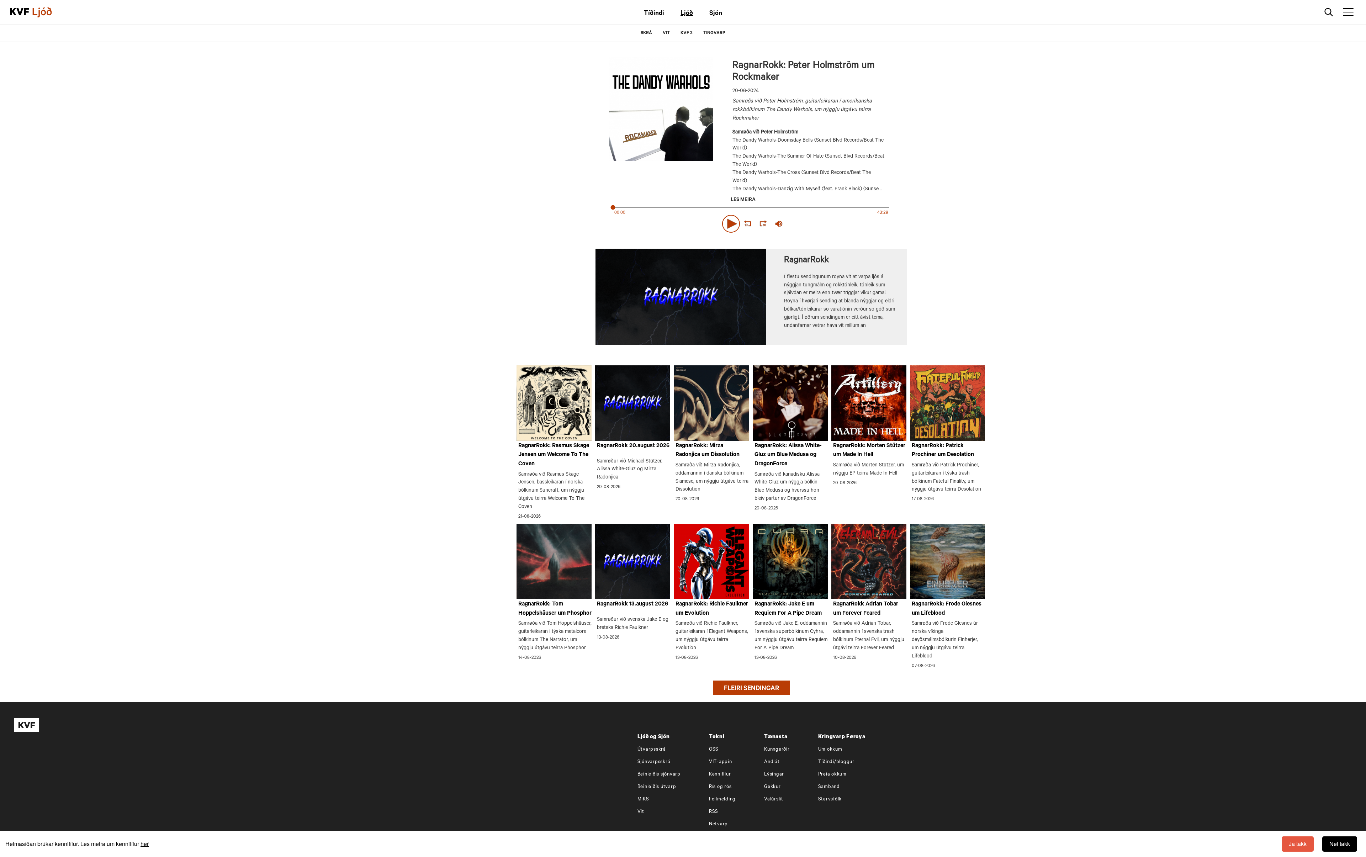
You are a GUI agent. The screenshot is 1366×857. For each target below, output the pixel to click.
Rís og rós (720, 787)
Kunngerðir (777, 749)
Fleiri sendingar (751, 689)
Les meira (743, 200)
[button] (731, 224)
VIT (666, 33)
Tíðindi (654, 13)
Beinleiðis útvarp (656, 787)
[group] (779, 224)
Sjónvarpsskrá (654, 762)
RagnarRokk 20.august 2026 (633, 446)
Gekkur (772, 787)
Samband (829, 787)
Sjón (715, 13)
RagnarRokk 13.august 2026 (632, 604)
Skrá (646, 33)
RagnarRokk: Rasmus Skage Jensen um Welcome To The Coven (553, 455)
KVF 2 (687, 33)
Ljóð (687, 13)
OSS (714, 749)
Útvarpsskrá (651, 749)
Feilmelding (722, 799)
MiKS (643, 799)
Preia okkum (832, 774)
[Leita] (1329, 12)
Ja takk (1298, 844)
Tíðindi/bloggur (836, 762)
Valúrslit (773, 799)
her (145, 844)
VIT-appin (720, 762)
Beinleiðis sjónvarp (659, 774)
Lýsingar (774, 774)
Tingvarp (714, 33)
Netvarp (718, 824)
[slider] (812, 224)
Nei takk (1339, 844)
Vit (640, 812)
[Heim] (19, 12)
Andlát (772, 762)
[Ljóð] (48, 12)
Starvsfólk (830, 799)
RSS (713, 812)
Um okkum (830, 749)
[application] (751, 222)
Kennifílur (720, 774)
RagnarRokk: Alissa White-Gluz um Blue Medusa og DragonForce (788, 455)
